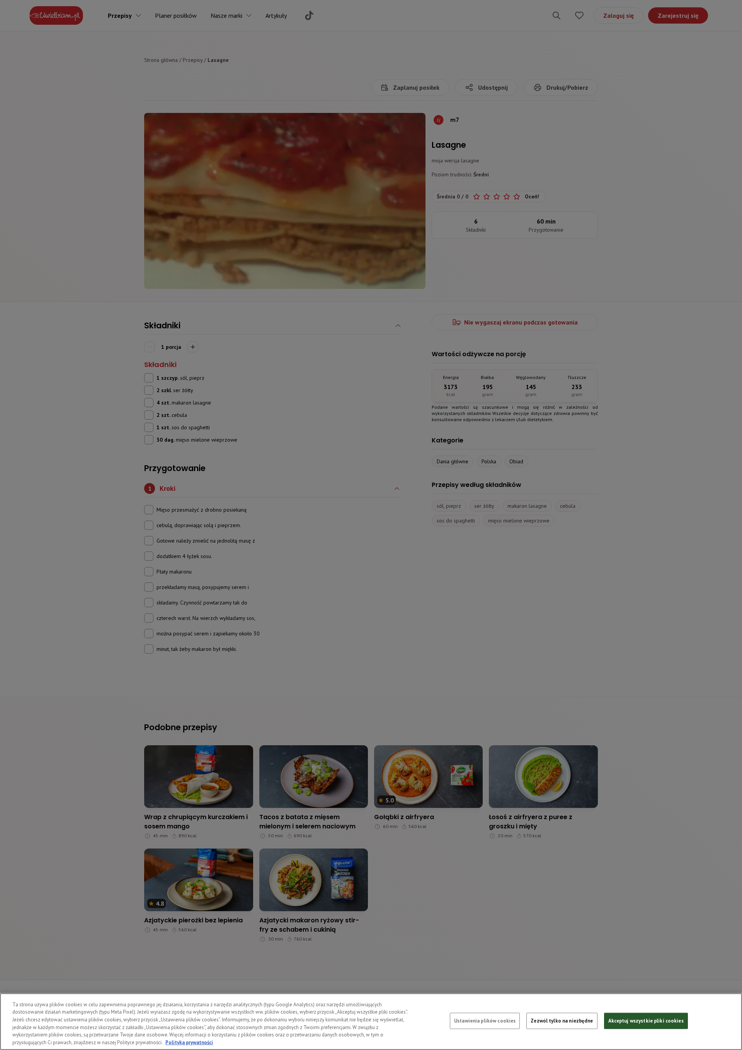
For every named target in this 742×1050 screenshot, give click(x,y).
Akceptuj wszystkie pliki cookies (646, 1021)
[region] (371, 1021)
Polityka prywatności (189, 1042)
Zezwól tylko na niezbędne (562, 1021)
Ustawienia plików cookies (485, 1021)
